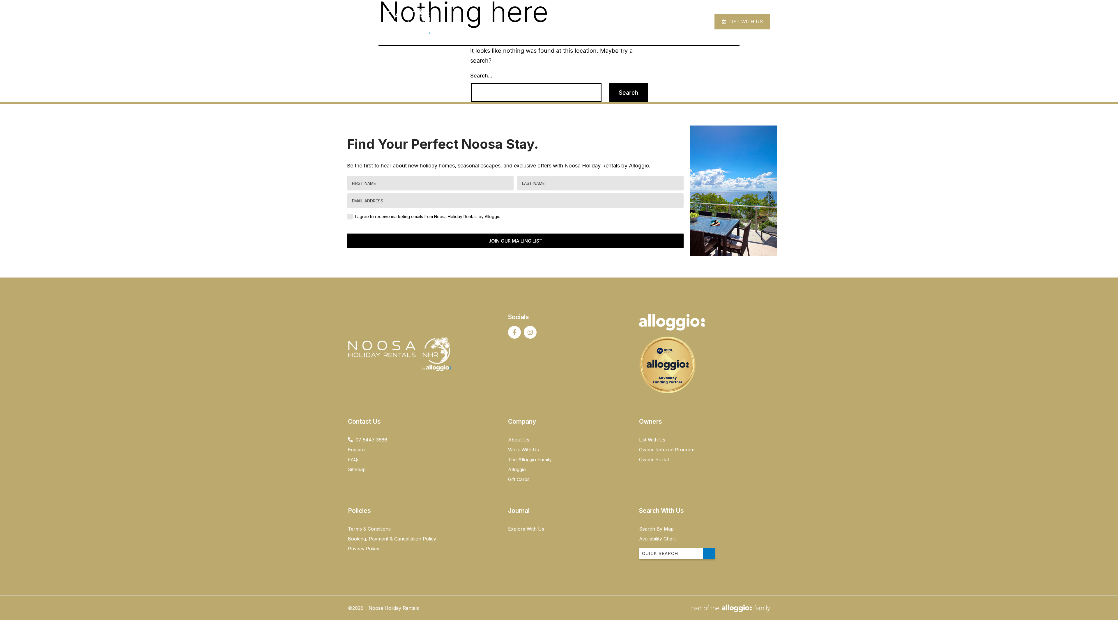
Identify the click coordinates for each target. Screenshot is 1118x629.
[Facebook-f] (514, 332)
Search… (481, 76)
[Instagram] (530, 332)
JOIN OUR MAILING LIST (515, 241)
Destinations (636, 21)
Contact (680, 21)
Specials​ (600, 21)
